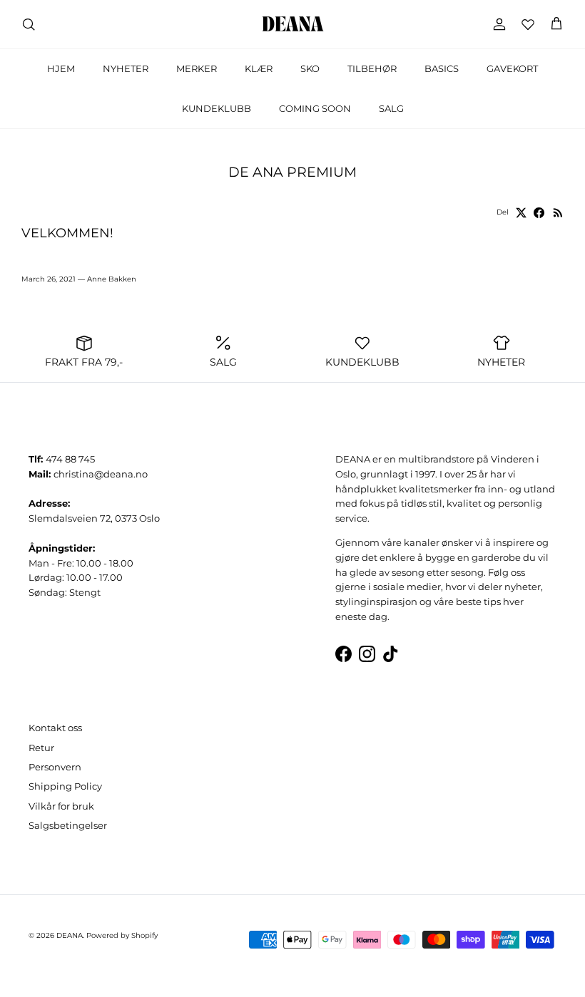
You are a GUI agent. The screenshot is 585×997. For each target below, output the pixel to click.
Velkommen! (67, 232)
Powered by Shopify (122, 935)
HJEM (61, 68)
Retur (41, 747)
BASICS (441, 68)
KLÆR (259, 68)
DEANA (69, 935)
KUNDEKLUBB (216, 108)
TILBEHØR (372, 68)
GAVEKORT (512, 68)
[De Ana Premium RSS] (558, 212)
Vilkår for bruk (61, 806)
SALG (391, 108)
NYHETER (125, 68)
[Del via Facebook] (539, 212)
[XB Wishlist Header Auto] (528, 24)
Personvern (55, 767)
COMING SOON (315, 108)
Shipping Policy (65, 786)
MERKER (196, 68)
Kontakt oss (55, 727)
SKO (310, 68)
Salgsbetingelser (68, 825)
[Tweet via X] (521, 212)
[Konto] (497, 24)
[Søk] (28, 24)
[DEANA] (293, 24)
